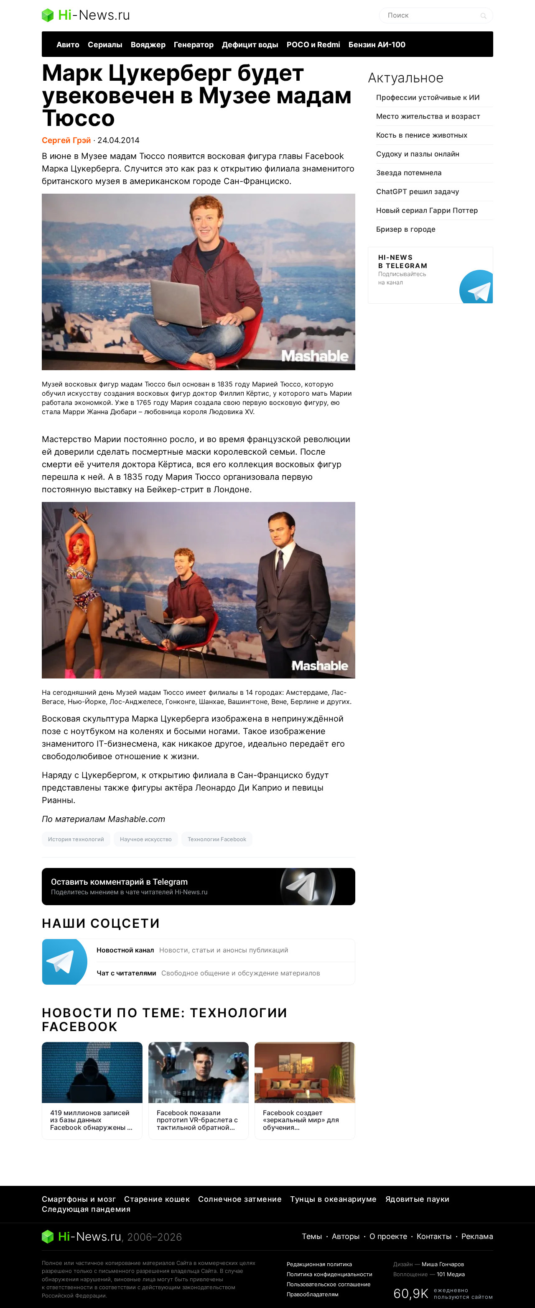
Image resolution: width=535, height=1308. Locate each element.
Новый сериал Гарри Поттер (427, 210)
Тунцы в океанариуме (333, 1199)
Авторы (346, 1236)
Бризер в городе (406, 229)
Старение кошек (157, 1199)
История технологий (76, 839)
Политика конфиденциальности (329, 1274)
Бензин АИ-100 (377, 44)
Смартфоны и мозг (79, 1199)
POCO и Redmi (313, 44)
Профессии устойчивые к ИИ (428, 97)
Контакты (434, 1236)
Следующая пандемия (86, 1209)
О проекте (388, 1236)
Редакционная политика (319, 1264)
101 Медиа (451, 1274)
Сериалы (105, 44)
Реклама (477, 1236)
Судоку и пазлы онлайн (417, 154)
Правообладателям (313, 1294)
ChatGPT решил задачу (417, 191)
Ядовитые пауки (417, 1199)
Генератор (194, 44)
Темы (312, 1236)
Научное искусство (146, 839)
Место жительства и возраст (428, 116)
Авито (67, 44)
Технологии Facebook (217, 839)
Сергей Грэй (66, 140)
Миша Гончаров (443, 1264)
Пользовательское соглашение (329, 1284)
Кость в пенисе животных (421, 135)
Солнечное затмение (240, 1199)
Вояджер (148, 44)
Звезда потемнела (409, 173)
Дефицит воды (250, 44)
